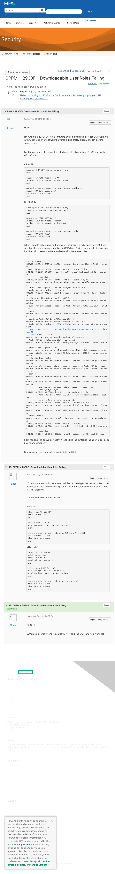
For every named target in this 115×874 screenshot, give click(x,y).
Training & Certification (17, 813)
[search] (42, 10)
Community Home (10, 54)
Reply (92, 122)
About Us (11, 765)
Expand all (63, 70)
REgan (10, 128)
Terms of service (15, 786)
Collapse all (78, 70)
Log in (89, 11)
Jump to (98, 83)
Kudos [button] (106, 111)
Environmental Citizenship (19, 777)
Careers (11, 769)
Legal (9, 790)
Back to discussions (18, 72)
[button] (52, 820)
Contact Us (12, 773)
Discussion (30, 54)
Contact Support (15, 809)
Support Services (15, 805)
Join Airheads (90, 21)
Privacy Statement (24, 844)
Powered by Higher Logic (57, 868)
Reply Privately (104, 122)
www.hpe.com (38, 747)
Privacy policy (13, 781)
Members (50, 54)
